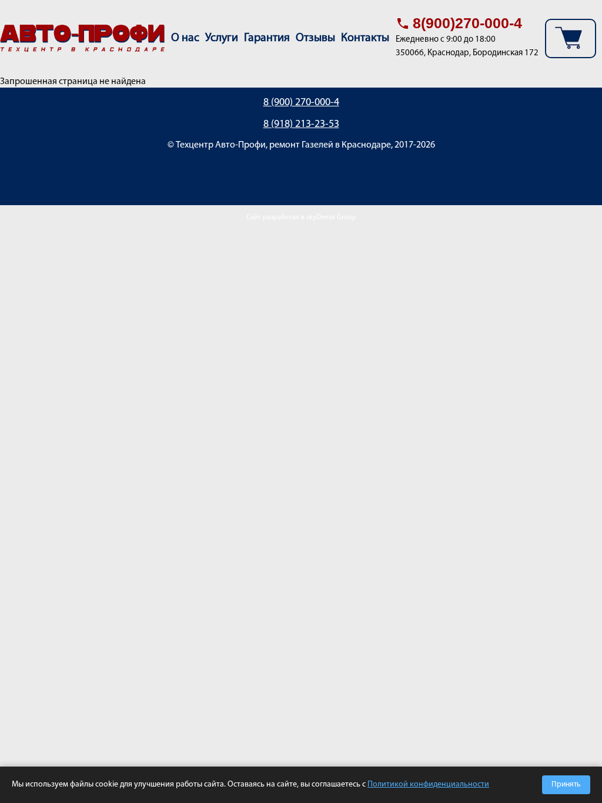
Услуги (221, 38)
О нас (185, 38)
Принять (566, 784)
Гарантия (267, 38)
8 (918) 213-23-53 (301, 124)
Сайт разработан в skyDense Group (301, 217)
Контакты (365, 38)
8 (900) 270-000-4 (301, 103)
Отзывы (315, 38)
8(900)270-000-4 (467, 23)
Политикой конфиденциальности (428, 784)
